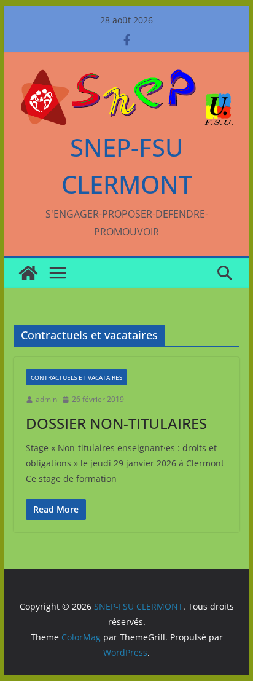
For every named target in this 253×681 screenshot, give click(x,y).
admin (46, 399)
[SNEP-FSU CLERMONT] (28, 273)
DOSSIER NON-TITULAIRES (116, 423)
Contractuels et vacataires (76, 377)
